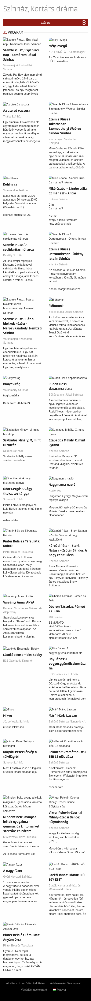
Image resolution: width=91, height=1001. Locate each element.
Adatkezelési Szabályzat (65, 983)
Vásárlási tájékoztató (34, 989)
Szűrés (45, 23)
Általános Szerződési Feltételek (25, 983)
